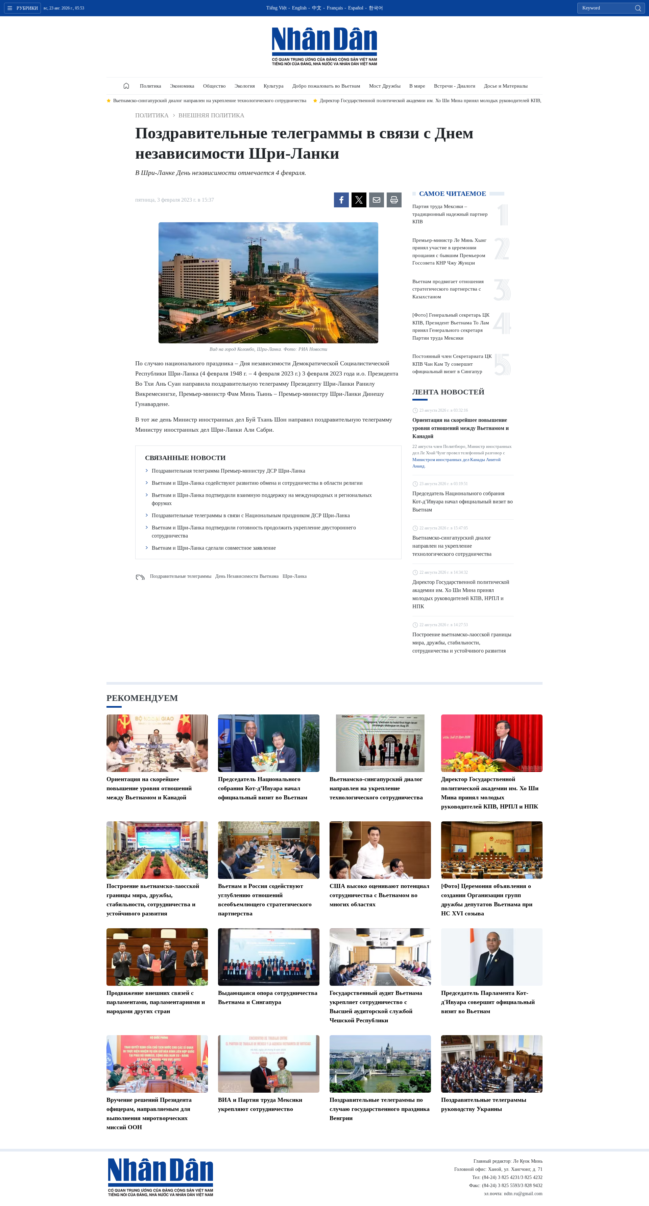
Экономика (182, 86)
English (299, 7)
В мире (417, 86)
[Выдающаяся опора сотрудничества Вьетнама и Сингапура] (268, 957)
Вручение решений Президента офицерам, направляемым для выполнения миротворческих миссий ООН (149, 1113)
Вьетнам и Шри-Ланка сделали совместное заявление (214, 548)
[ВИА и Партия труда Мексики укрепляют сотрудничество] (268, 1064)
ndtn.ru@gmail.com (523, 1193)
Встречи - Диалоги (454, 86)
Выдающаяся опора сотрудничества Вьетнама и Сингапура (267, 997)
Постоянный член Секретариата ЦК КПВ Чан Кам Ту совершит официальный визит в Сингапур (452, 364)
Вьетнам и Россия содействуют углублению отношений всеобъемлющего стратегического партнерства (265, 900)
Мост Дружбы (385, 86)
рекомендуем (142, 698)
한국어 (376, 7)
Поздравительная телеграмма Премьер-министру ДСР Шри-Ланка (228, 471)
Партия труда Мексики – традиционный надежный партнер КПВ (450, 214)
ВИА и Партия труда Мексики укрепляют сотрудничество (260, 1104)
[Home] (126, 85)
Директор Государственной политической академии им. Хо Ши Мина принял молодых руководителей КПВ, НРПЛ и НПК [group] (445, 100)
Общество (214, 86)
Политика (150, 86)
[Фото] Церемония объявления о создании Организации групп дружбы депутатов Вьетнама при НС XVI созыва (486, 900)
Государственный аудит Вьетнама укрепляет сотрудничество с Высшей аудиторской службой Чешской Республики (376, 1006)
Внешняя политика (211, 115)
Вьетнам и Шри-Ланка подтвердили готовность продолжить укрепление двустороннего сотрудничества (254, 532)
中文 (316, 7)
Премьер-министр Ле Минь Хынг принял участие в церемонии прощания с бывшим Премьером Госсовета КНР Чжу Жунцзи (449, 251)
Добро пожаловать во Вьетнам (326, 86)
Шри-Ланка (295, 576)
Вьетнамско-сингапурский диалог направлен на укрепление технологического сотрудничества (451, 546)
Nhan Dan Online (324, 46)
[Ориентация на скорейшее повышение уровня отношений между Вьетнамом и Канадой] (157, 743)
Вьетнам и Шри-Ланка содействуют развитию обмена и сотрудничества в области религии (257, 483)
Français (335, 7)
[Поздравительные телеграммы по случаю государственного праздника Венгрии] (380, 1064)
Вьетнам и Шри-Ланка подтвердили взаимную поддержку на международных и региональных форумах (262, 499)
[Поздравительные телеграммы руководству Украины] (492, 1064)
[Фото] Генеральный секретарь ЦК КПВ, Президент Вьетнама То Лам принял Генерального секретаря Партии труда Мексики (450, 326)
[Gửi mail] (376, 199)
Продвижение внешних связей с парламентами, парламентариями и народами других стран (155, 1002)
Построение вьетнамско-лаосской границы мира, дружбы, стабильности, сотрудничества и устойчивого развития (461, 643)
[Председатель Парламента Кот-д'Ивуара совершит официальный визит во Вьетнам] (492, 957)
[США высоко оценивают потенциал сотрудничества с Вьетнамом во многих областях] (380, 850)
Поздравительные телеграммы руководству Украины (483, 1104)
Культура (274, 86)
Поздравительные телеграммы (180, 576)
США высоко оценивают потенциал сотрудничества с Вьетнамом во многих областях (379, 895)
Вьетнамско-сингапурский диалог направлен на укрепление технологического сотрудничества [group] (209, 100)
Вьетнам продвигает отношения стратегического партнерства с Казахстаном (448, 289)
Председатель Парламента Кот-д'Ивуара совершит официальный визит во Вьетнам (488, 1002)
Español (355, 7)
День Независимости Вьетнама (247, 576)
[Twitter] (359, 199)
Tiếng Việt (276, 7)
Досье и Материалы (506, 86)
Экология (245, 86)
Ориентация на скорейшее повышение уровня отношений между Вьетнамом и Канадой (460, 428)
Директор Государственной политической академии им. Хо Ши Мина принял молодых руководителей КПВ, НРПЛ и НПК (460, 594)
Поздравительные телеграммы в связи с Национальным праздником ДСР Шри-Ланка (251, 515)
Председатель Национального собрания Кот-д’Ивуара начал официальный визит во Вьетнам (462, 502)
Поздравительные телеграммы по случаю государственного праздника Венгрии (380, 1108)
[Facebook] (341, 199)
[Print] (394, 199)
